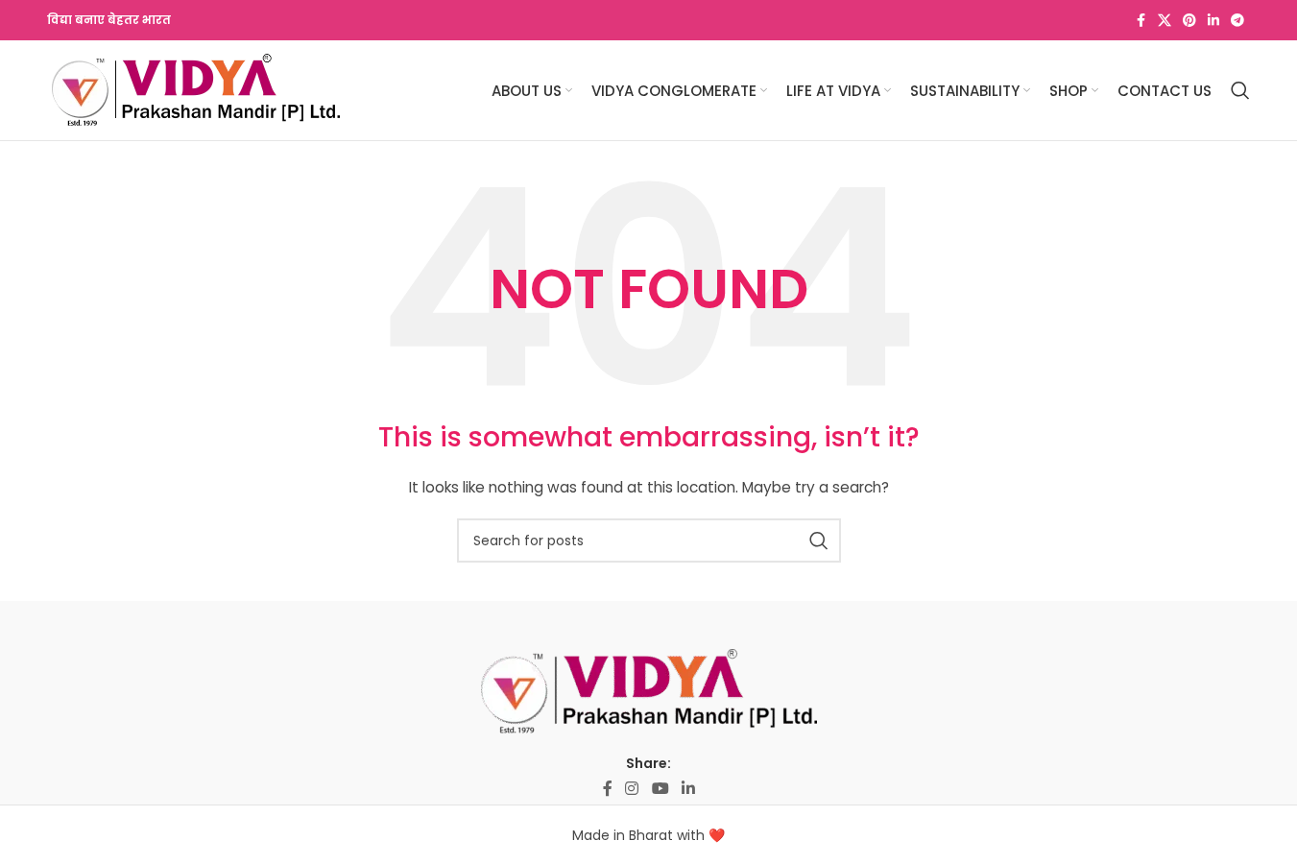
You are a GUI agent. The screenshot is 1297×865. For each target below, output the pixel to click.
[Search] (1240, 90)
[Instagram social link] (632, 790)
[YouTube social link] (660, 790)
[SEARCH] (819, 540)
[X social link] (1164, 21)
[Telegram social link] (1237, 21)
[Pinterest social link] (1189, 21)
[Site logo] (196, 89)
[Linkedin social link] (1213, 21)
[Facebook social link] (1140, 21)
